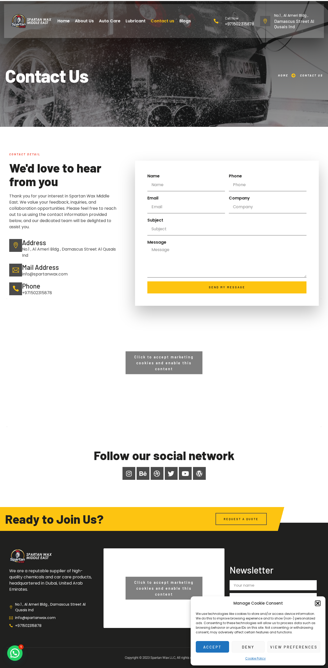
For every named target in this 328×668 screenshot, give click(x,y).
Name (153, 176)
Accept (212, 647)
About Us (84, 21)
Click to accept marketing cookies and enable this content (164, 363)
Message (156, 242)
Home (63, 21)
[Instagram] (128, 473)
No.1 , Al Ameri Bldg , (291, 15)
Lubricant (136, 21)
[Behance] (143, 473)
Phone (235, 176)
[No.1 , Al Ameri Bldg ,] (265, 21)
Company (239, 198)
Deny (248, 647)
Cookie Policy (255, 658)
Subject (155, 220)
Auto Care (109, 21)
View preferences (293, 647)
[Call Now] (216, 21)
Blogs (185, 21)
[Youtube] (185, 473)
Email (152, 198)
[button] (317, 603)
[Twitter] (171, 473)
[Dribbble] (157, 473)
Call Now (231, 18)
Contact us (162, 21)
